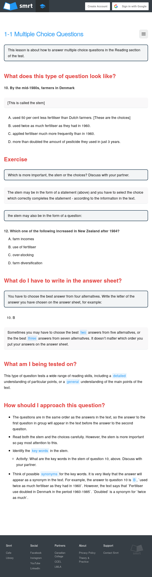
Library (10, 558)
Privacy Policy (87, 553)
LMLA (58, 567)
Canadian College (60, 554)
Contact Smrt (111, 553)
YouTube (35, 563)
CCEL (58, 561)
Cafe (8, 553)
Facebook (36, 553)
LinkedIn (35, 568)
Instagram (36, 558)
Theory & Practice (84, 559)
